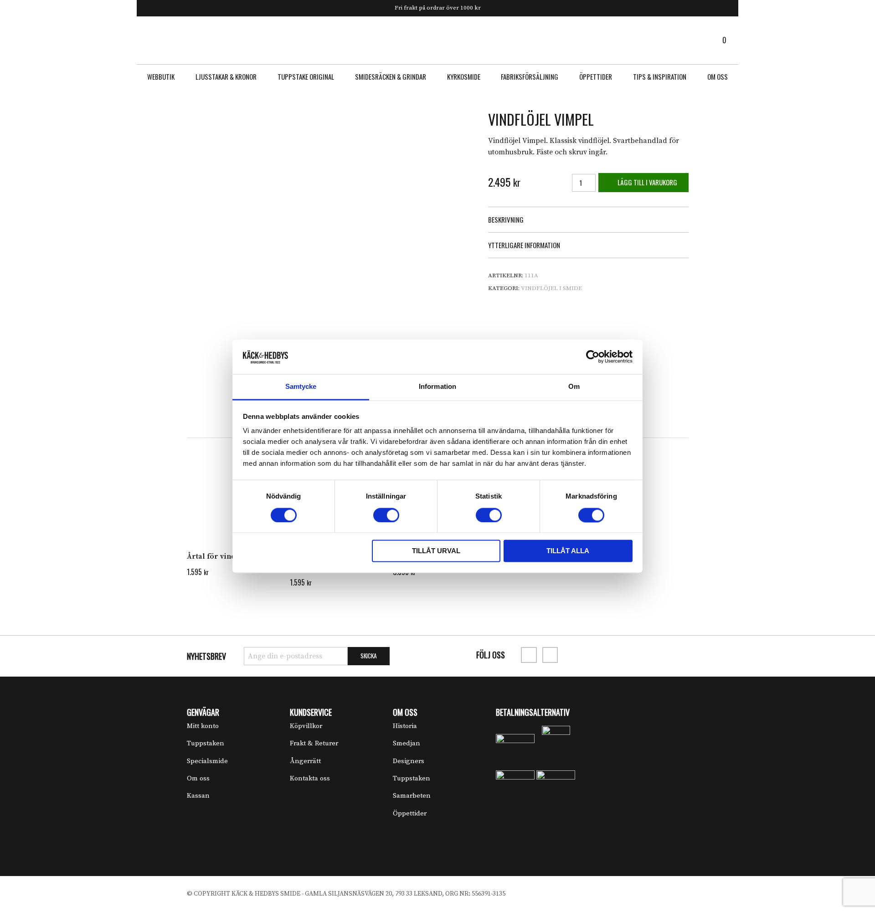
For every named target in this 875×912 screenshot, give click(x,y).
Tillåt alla (567, 551)
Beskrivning (506, 219)
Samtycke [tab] (301, 387)
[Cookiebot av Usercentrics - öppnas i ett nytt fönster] (593, 356)
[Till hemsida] (437, 39)
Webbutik (161, 76)
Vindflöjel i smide (551, 288)
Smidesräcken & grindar (390, 76)
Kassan (198, 795)
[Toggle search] (149, 40)
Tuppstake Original (306, 76)
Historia (405, 726)
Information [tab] (437, 387)
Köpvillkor (306, 726)
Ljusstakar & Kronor (226, 76)
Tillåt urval (436, 551)
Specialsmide (207, 761)
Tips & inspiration (659, 76)
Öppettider (595, 76)
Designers (408, 761)
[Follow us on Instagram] (550, 655)
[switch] (386, 515)
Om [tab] (574, 387)
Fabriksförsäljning (529, 76)
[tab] (588, 219)
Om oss (717, 76)
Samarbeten (412, 795)
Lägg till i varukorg (646, 182)
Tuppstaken (205, 743)
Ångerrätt (305, 761)
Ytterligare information (524, 245)
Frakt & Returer (314, 743)
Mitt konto (203, 726)
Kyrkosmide (463, 76)
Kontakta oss (310, 778)
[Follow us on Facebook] (529, 655)
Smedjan (406, 743)
